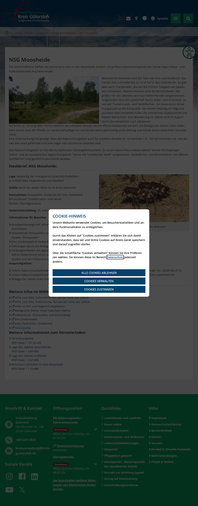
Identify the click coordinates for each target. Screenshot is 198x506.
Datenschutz (115, 257)
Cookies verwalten (99, 281)
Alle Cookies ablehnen (99, 273)
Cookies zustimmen (99, 289)
